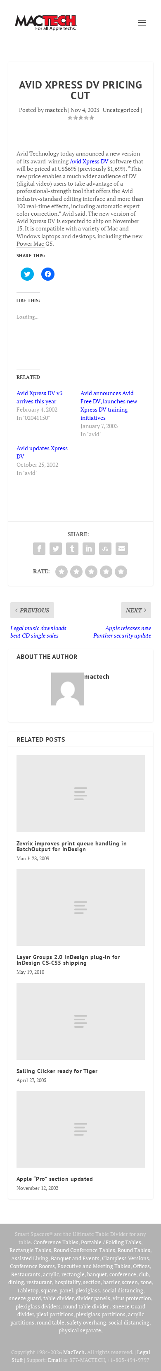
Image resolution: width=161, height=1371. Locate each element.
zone (146, 1282)
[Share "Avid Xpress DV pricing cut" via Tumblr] (72, 548)
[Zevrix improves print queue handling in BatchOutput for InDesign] (81, 793)
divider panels (93, 1298)
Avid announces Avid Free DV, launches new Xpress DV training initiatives (108, 405)
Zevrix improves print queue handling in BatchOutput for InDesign (72, 846)
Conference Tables (55, 1242)
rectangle (73, 1274)
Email (55, 1360)
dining (16, 1282)
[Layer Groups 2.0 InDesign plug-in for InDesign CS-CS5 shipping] (81, 907)
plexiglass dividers (38, 1306)
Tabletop (27, 1290)
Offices (141, 1266)
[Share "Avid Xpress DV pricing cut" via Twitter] (55, 548)
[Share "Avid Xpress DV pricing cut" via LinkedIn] (88, 548)
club (144, 1274)
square (49, 1290)
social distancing (122, 1290)
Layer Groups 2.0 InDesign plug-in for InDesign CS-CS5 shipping (69, 959)
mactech (56, 110)
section (92, 1282)
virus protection (132, 1298)
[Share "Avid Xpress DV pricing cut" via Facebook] (39, 548)
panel (66, 1290)
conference (122, 1274)
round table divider (86, 1306)
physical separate (80, 1330)
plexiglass (88, 1290)
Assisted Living (29, 1258)
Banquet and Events (75, 1258)
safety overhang (86, 1322)
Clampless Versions (125, 1258)
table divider (58, 1298)
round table (50, 1322)
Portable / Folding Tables (111, 1242)
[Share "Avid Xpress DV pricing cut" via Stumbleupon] (105, 548)
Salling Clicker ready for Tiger (57, 1071)
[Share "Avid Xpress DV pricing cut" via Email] (122, 548)
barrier (111, 1282)
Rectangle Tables (30, 1250)
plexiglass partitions (100, 1314)
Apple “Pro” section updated (55, 1178)
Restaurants (25, 1274)
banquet (97, 1274)
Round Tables (134, 1250)
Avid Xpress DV (89, 161)
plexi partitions (54, 1314)
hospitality (67, 1282)
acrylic (51, 1274)
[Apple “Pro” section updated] (81, 1129)
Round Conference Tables (84, 1250)
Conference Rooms (32, 1266)
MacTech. (74, 1352)
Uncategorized (121, 110)
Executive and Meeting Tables (93, 1266)
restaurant (39, 1282)
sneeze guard (25, 1298)
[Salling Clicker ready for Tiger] (81, 1021)
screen (130, 1282)
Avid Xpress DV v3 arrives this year (39, 397)
